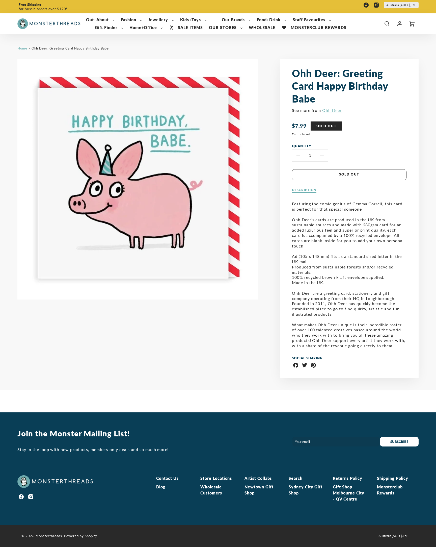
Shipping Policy (392, 478)
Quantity (301, 146)
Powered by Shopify (80, 536)
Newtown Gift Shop (259, 489)
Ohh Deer (332, 110)
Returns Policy (347, 478)
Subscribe (399, 442)
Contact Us (167, 478)
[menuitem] (100, 19)
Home (22, 48)
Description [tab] (304, 190)
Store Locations (216, 478)
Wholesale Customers (211, 489)
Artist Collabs (258, 478)
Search (296, 478)
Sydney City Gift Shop (305, 489)
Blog (161, 486)
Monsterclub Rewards (390, 489)
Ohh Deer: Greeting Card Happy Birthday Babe (70, 48)
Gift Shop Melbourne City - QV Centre (348, 492)
